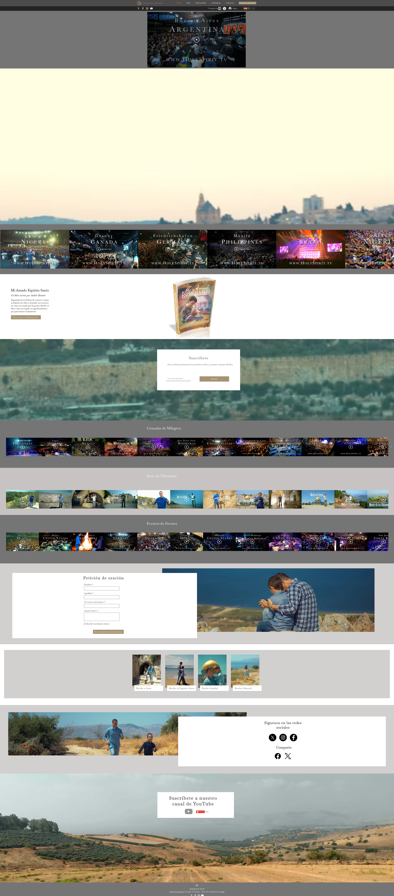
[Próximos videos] (391, 248)
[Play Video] (196, 40)
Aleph (222, 892)
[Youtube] (151, 8)
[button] (188, 3)
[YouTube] (188, 811)
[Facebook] (219, 8)
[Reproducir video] (22, 447)
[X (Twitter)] (224, 8)
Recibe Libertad (243, 688)
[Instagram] (147, 8)
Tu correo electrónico (94, 602)
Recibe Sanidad (210, 688)
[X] (138, 8)
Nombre (88, 585)
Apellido (88, 593)
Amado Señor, (90, 611)
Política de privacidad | (177, 892)
